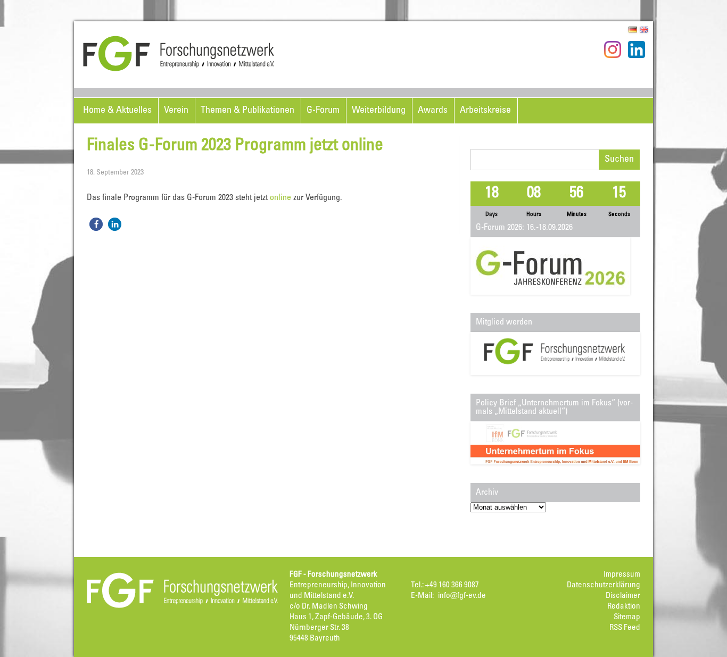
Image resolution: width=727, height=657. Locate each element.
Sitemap (627, 617)
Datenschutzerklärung (603, 585)
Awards (433, 110)
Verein (176, 110)
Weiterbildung (379, 110)
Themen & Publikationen (247, 110)
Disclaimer (623, 596)
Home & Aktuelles (117, 110)
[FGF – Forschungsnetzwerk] (179, 69)
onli (276, 198)
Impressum (622, 575)
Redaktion (623, 607)
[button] (96, 224)
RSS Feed (624, 628)
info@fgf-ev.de (462, 596)
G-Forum (323, 110)
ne (287, 198)
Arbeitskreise (485, 110)
